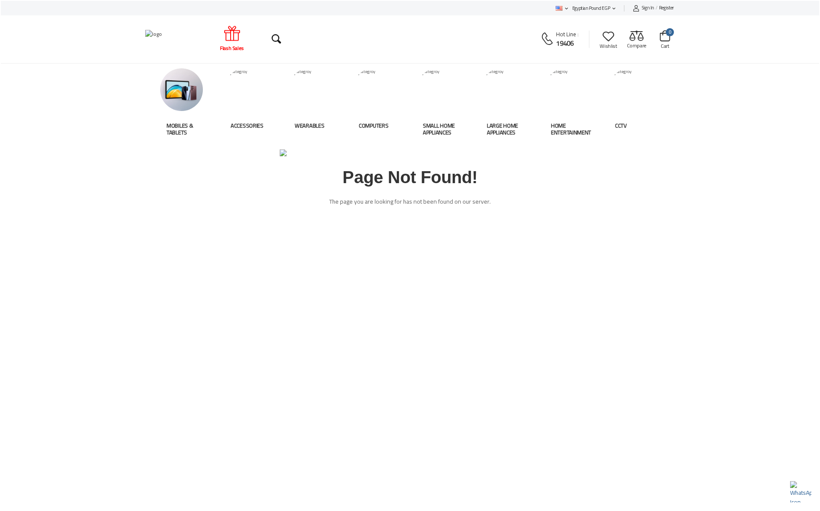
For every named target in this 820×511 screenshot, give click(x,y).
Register (658, 8)
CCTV (621, 125)
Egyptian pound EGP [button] (591, 8)
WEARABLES (309, 125)
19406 (565, 43)
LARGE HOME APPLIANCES (502, 128)
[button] (562, 8)
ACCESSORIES (247, 125)
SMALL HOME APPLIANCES (439, 128)
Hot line (566, 34)
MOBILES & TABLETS (180, 128)
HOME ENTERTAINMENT (571, 128)
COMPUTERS (373, 125)
